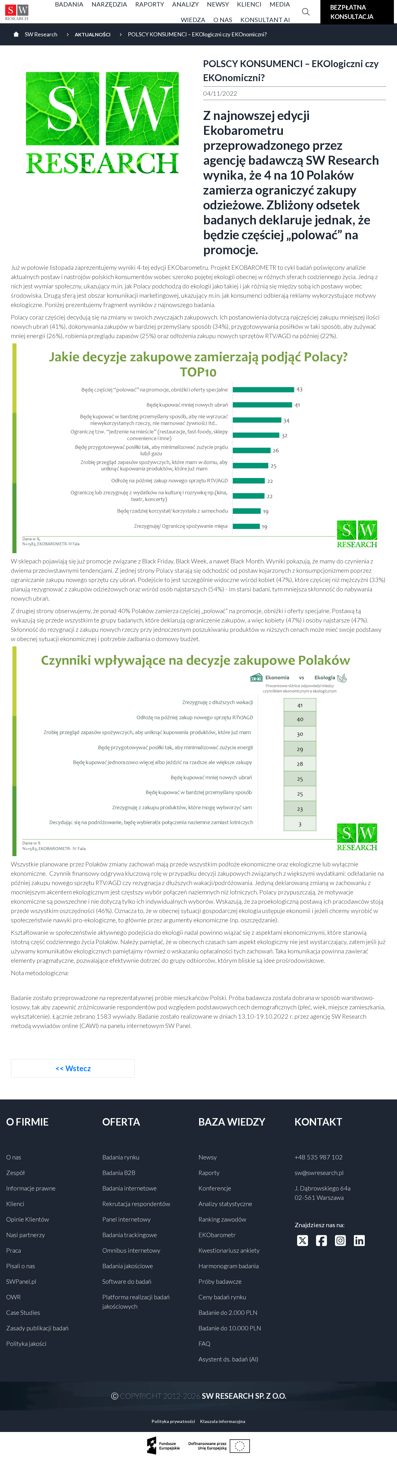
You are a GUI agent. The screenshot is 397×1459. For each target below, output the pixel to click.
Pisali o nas (20, 1265)
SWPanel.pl (21, 1281)
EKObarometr (217, 1234)
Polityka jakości (26, 1343)
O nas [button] (222, 19)
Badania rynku (121, 1157)
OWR (13, 1297)
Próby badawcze (220, 1281)
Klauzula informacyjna (222, 1421)
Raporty (209, 1172)
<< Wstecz (73, 1068)
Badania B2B (118, 1172)
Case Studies (23, 1312)
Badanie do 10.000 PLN (229, 1328)
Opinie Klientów (27, 1219)
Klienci (15, 1203)
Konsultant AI (265, 19)
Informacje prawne (31, 1188)
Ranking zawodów (222, 1219)
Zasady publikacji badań (37, 1328)
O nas (13, 1157)
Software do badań (126, 1281)
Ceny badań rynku (222, 1297)
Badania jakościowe (127, 1265)
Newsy (207, 1157)
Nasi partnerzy (25, 1234)
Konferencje (214, 1188)
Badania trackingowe (129, 1234)
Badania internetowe (129, 1188)
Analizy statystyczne (225, 1203)
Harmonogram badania (228, 1265)
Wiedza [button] (193, 19)
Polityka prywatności (173, 1421)
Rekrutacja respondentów (136, 1203)
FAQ (204, 1343)
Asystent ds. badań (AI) (228, 1359)
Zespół (15, 1172)
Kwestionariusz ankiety (229, 1250)
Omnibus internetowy (131, 1250)
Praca (13, 1250)
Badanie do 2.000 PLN (227, 1312)
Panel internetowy (126, 1219)
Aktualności (92, 34)
